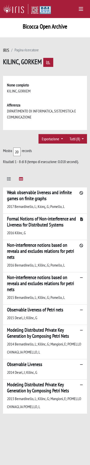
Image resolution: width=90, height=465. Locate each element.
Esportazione (51, 138)
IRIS (6, 50)
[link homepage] (15, 9)
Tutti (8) (75, 138)
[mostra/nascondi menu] (81, 9)
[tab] (9, 180)
